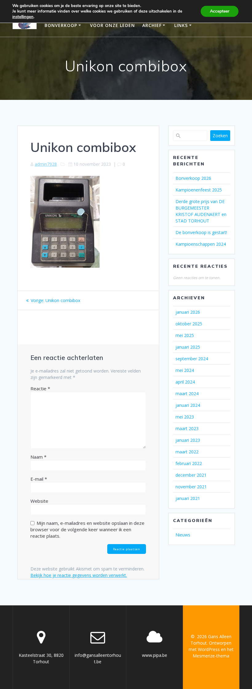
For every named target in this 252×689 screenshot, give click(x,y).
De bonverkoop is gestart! (201, 232)
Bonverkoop (61, 25)
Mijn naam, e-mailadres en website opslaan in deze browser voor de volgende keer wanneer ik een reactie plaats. (87, 529)
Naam (38, 457)
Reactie (40, 388)
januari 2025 (187, 347)
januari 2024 (187, 405)
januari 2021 (187, 498)
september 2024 (191, 359)
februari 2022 (188, 463)
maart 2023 (187, 428)
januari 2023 (187, 440)
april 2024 (185, 382)
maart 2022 (187, 452)
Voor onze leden (112, 25)
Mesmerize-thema (211, 656)
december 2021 (191, 475)
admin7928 (46, 164)
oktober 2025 (188, 324)
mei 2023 (184, 417)
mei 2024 (184, 370)
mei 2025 (184, 335)
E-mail (38, 479)
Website (39, 501)
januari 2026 (187, 312)
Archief (152, 25)
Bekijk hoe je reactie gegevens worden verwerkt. (78, 575)
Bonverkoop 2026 (193, 178)
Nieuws (182, 535)
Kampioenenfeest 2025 (198, 190)
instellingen (22, 17)
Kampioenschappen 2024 (200, 244)
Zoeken (220, 135)
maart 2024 (187, 393)
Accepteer (219, 11)
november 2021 (191, 487)
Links (181, 25)
